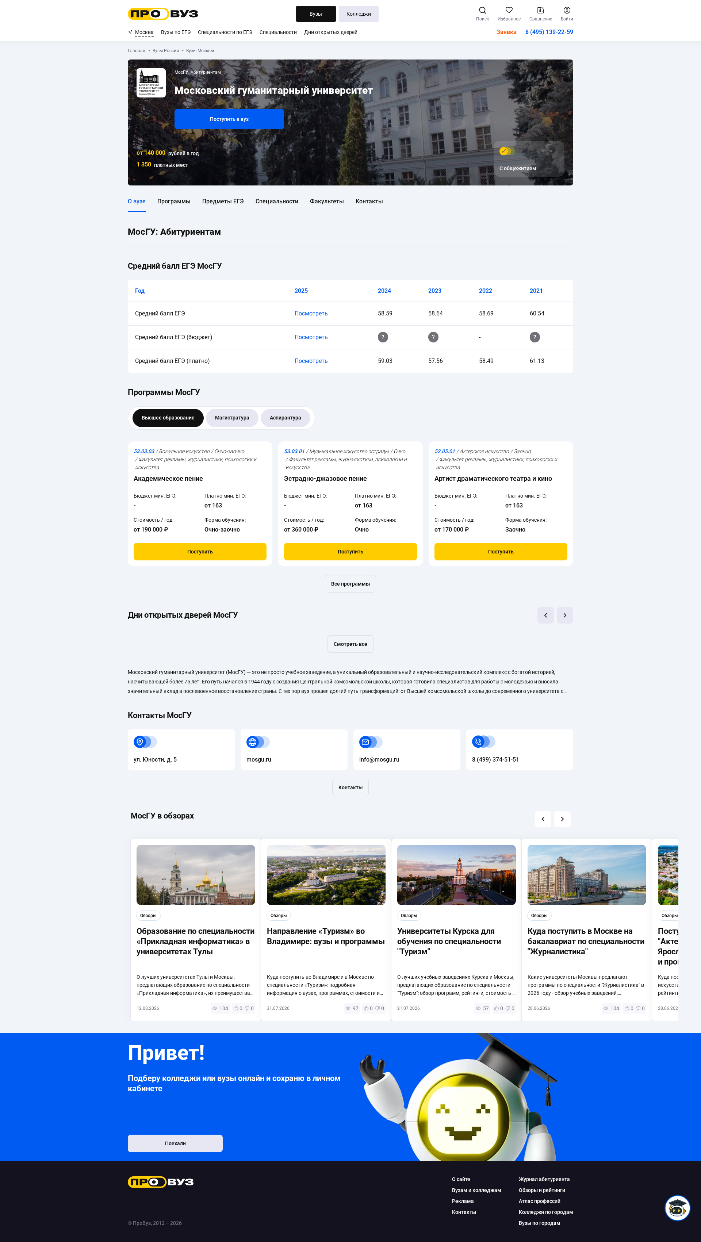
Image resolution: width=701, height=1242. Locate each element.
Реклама (463, 1201)
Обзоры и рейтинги (542, 1190)
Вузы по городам (539, 1223)
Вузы (316, 14)
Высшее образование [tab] (168, 418)
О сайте (461, 1179)
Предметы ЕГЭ (223, 201)
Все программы (350, 584)
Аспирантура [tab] (285, 418)
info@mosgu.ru (373, 733)
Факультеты (327, 201)
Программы (174, 201)
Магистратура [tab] (232, 418)
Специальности (278, 32)
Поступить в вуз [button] (229, 119)
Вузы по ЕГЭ (176, 32)
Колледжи (358, 14)
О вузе (137, 201)
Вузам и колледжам (476, 1190)
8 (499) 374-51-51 (489, 733)
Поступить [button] (200, 552)
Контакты (369, 201)
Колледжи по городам (546, 1212)
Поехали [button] (175, 1143)
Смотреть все (350, 644)
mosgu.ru (253, 733)
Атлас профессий (539, 1201)
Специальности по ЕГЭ (225, 32)
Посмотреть (311, 313)
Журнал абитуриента (544, 1179)
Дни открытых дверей (330, 32)
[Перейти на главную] (163, 14)
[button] (545, 615)
